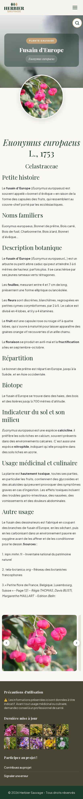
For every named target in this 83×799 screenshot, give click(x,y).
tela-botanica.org (18, 569)
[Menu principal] (75, 7)
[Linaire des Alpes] (23, 743)
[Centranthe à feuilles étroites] (23, 730)
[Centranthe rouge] (10, 730)
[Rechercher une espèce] (77, 23)
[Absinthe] (62, 730)
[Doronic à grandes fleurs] (49, 743)
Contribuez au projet (17, 767)
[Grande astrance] (62, 743)
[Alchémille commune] (36, 730)
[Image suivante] (76, 643)
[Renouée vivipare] (10, 743)
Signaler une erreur (16, 776)
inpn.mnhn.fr (14, 554)
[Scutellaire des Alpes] (36, 743)
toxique (44, 473)
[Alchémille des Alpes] (49, 730)
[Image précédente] (6, 643)
